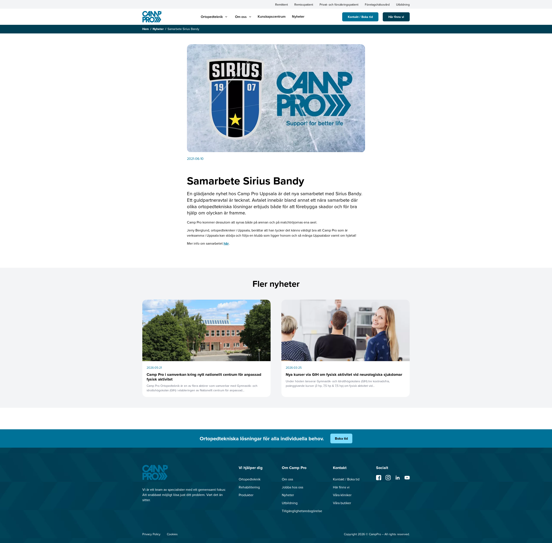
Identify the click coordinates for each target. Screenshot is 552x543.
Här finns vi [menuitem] (341, 487)
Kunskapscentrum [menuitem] (271, 16)
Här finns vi (396, 17)
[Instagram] (388, 477)
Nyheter (158, 29)
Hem (145, 29)
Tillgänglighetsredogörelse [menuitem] (302, 510)
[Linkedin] (397, 477)
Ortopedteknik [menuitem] (249, 479)
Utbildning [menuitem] (403, 4)
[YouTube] (407, 477)
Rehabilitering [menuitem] (249, 487)
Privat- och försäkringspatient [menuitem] (339, 4)
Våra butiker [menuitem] (342, 503)
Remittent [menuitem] (281, 4)
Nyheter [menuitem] (298, 16)
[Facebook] (378, 477)
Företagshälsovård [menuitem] (377, 4)
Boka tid (341, 438)
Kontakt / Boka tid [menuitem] (346, 479)
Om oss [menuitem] (287, 479)
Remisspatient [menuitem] (303, 4)
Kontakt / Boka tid (360, 17)
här (226, 243)
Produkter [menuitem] (246, 495)
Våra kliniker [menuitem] (342, 495)
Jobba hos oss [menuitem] (292, 487)
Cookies (172, 534)
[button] (211, 16)
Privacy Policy (151, 534)
